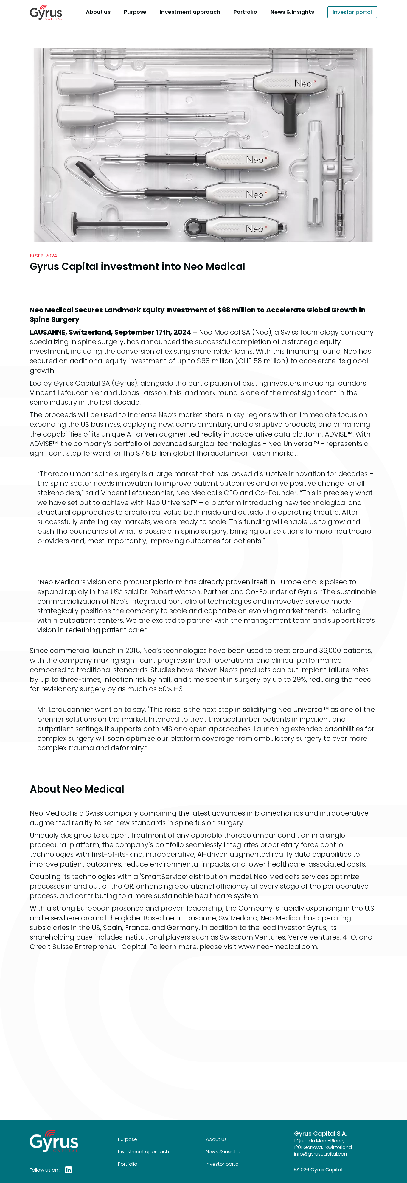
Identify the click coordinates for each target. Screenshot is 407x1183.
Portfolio (245, 11)
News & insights (224, 1151)
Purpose (135, 11)
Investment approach (190, 11)
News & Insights (292, 11)
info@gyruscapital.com (321, 1154)
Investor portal (352, 12)
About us (98, 11)
